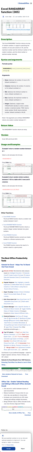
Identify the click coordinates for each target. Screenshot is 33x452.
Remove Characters (9, 334)
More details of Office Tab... (17, 413)
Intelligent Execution (16, 273)
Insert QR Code (18, 341)
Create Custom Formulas (16, 275)
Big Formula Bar (13, 318)
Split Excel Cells (12, 349)
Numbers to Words (9, 345)
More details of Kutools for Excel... (12, 374)
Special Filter (18, 327)
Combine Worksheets (19, 322)
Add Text (25, 332)
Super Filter (8, 327)
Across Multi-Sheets (15, 294)
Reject (23, 448)
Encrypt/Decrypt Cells (10, 325)
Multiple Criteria (18, 292)
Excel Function (9, 216)
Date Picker (7, 322)
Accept (9, 448)
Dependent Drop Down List (12, 301)
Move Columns (15, 309)
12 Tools (18, 332)
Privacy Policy (10, 444)
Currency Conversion (22, 345)
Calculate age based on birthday (13, 339)
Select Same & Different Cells (19, 313)
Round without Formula (11, 289)
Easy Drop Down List (23, 299)
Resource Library (15, 320)
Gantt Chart (7, 336)
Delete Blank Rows (17, 284)
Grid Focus (19, 316)
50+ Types (24, 334)
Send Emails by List (24, 325)
